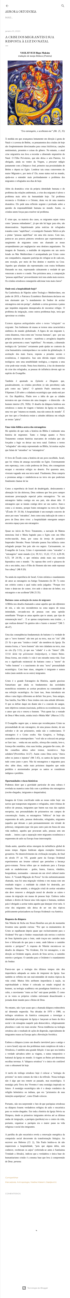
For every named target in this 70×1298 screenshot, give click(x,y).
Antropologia (23, 1182)
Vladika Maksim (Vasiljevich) (43, 1182)
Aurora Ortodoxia (20, 11)
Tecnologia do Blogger (37, 1288)
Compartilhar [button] (11, 1177)
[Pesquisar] (63, 5)
